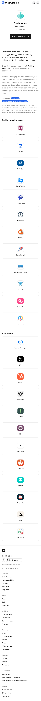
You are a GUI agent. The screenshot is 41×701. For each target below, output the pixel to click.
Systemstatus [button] (6, 649)
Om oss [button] (4, 658)
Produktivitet (20, 30)
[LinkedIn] (6, 556)
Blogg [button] (4, 643)
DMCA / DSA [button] (6, 693)
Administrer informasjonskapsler (11, 564)
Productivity (15, 98)
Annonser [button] (5, 624)
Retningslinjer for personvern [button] (11, 677)
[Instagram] (12, 556)
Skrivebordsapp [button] (7, 577)
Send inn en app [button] (7, 621)
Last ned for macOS (21, 37)
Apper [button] (4, 599)
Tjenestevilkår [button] (7, 690)
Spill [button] (3, 602)
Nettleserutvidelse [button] (8, 580)
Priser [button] (4, 633)
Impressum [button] (5, 696)
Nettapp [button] (5, 583)
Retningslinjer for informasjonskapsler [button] (14, 680)
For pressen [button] (6, 665)
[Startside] (10, 2)
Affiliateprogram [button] (7, 646)
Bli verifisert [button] (6, 618)
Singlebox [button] (5, 589)
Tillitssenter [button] (6, 674)
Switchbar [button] (5, 586)
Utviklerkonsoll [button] (7, 614)
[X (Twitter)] (3, 556)
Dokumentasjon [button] (7, 636)
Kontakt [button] (4, 640)
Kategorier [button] (5, 605)
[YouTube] (9, 556)
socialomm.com (20, 27)
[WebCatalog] (3, 550)
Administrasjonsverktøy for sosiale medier (15, 101)
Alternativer (7, 333)
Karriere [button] (4, 662)
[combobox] (14, 560)
